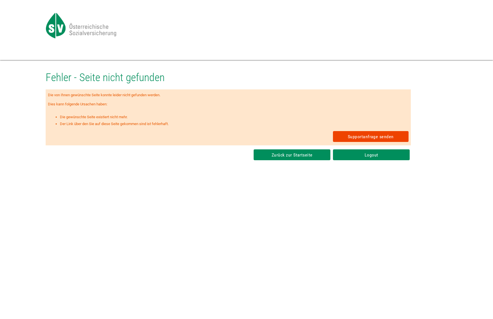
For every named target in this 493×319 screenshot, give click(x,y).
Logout (371, 155)
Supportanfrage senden (371, 136)
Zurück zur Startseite (292, 155)
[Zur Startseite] (82, 37)
